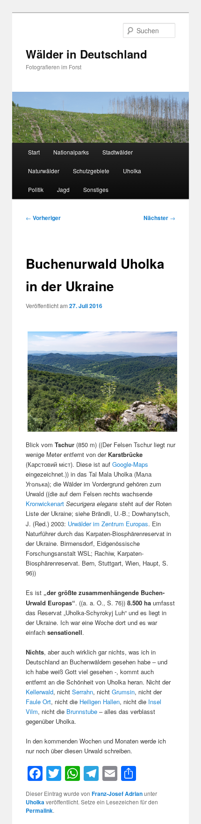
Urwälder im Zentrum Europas (108, 523)
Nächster (159, 217)
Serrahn (82, 691)
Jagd (63, 189)
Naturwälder (43, 171)
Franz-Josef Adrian (117, 793)
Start (34, 152)
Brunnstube (81, 711)
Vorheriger (43, 217)
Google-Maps (130, 464)
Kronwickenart (45, 503)
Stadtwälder (117, 152)
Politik (35, 189)
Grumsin (123, 691)
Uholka (132, 171)
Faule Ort (38, 701)
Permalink (39, 810)
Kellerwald (39, 691)
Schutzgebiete (91, 171)
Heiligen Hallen (99, 701)
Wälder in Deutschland (86, 54)
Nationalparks (71, 152)
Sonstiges (95, 189)
